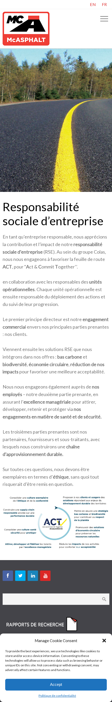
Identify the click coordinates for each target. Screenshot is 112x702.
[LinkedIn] (33, 576)
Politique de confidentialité (57, 696)
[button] (104, 640)
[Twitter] (20, 576)
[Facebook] (8, 576)
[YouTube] (45, 576)
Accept (56, 684)
